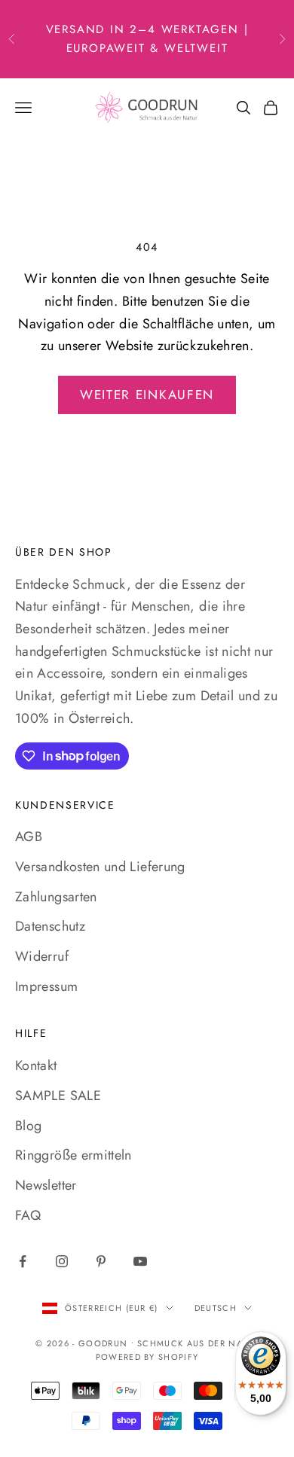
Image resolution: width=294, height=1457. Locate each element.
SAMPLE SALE (58, 1095)
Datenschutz (50, 926)
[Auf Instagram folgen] (61, 1261)
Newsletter (46, 1185)
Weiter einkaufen (147, 395)
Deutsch (215, 1308)
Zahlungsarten (56, 897)
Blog (28, 1125)
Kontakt (36, 1065)
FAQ (28, 1215)
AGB (28, 836)
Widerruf (42, 956)
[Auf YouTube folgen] (140, 1261)
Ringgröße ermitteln (73, 1155)
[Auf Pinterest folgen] (101, 1261)
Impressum (46, 986)
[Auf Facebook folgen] (22, 1261)
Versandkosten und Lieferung (100, 866)
